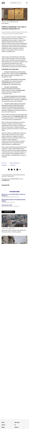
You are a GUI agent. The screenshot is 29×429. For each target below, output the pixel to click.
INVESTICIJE (17, 422)
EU (15, 424)
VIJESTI (3, 422)
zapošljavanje (12, 165)
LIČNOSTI (17, 427)
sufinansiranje (4, 165)
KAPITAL (3, 424)
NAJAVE (3, 427)
